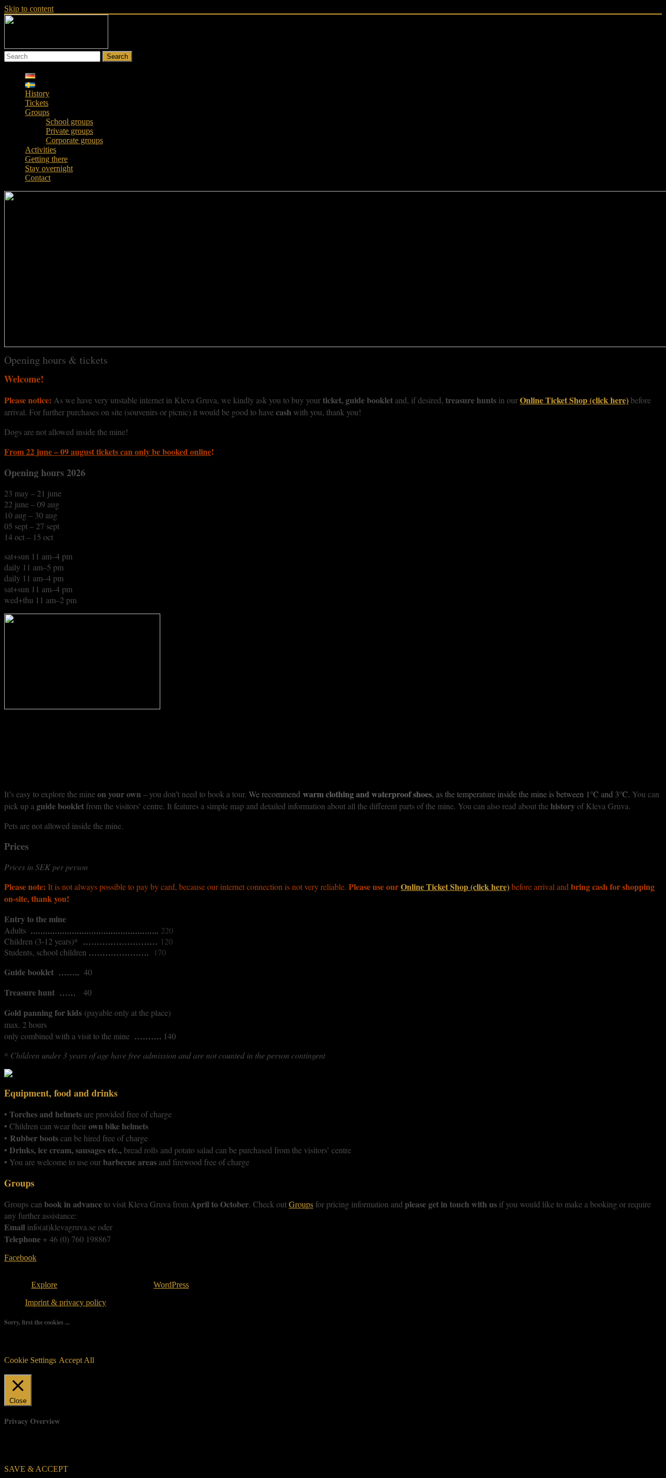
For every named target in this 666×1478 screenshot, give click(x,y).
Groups (37, 112)
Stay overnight (49, 168)
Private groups (69, 130)
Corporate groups (74, 140)
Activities (40, 149)
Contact (37, 177)
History (37, 93)
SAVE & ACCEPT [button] (36, 1468)
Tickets (36, 102)
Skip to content (29, 8)
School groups (69, 121)
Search (117, 56)
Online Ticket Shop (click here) (574, 400)
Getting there (46, 159)
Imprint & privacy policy (65, 1302)
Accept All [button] (76, 1360)
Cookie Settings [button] (30, 1360)
